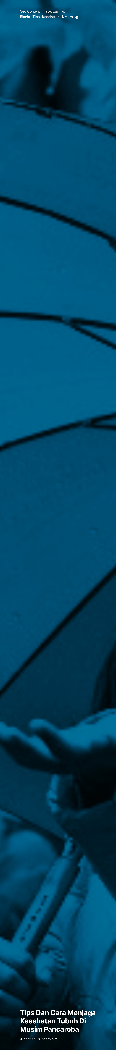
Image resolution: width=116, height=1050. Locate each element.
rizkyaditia (29, 1038)
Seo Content (30, 11)
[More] (77, 17)
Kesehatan (51, 17)
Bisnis (25, 17)
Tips (36, 17)
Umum (67, 17)
